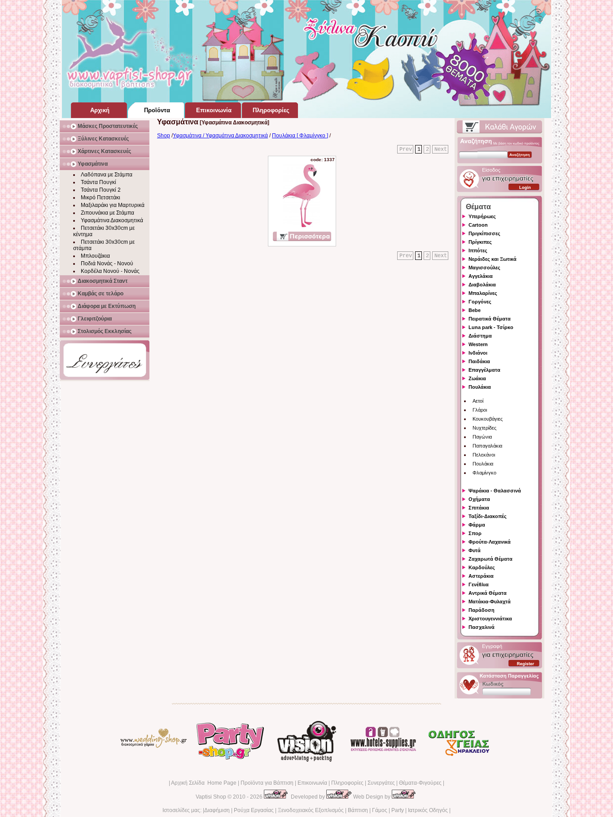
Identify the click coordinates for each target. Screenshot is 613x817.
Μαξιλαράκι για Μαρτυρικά (112, 205)
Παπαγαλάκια (487, 445)
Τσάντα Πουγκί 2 (101, 190)
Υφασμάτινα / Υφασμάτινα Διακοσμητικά (220, 135)
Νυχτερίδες (484, 427)
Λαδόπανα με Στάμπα (106, 174)
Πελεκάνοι (484, 454)
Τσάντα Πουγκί (98, 182)
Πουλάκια (483, 463)
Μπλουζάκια (95, 256)
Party (397, 810)
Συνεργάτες (381, 783)
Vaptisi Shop (211, 797)
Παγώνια (482, 436)
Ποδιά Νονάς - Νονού (107, 263)
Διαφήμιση (217, 810)
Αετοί (478, 401)
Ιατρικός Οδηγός (428, 810)
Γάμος (379, 810)
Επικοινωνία (312, 783)
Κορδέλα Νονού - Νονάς (110, 271)
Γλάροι (480, 410)
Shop (163, 135)
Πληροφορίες (347, 783)
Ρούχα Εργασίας (254, 810)
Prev (405, 149)
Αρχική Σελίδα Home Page (203, 783)
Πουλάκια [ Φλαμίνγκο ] (300, 135)
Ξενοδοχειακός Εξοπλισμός (311, 810)
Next (440, 149)
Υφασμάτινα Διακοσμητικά (112, 220)
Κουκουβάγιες (488, 419)
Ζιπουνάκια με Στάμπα (107, 213)
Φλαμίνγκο (484, 472)
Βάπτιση (358, 810)
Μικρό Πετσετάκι (100, 197)
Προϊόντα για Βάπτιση (267, 783)
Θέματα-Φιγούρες (420, 783)
